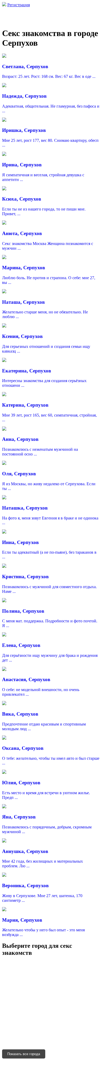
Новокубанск (14, 1015)
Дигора (8, 1037)
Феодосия (49, 978)
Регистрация (18, 5)
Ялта (34, 978)
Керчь (66, 978)
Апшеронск (73, 1007)
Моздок (34, 1029)
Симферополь (14, 978)
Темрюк (37, 1007)
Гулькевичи (39, 1015)
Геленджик (85, 986)
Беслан (50, 1029)
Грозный (91, 1037)
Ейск (21, 993)
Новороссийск (46, 986)
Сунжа (55, 1037)
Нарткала (43, 1022)
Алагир (65, 1029)
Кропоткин (39, 993)
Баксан (26, 1022)
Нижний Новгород (19, 971)
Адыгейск (58, 971)
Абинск (53, 1007)
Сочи (25, 986)
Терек (59, 1022)
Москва (9, 964)
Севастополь (80, 971)
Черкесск (10, 986)
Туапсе (8, 993)
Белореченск (68, 1000)
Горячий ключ (14, 1007)
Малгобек (72, 1037)
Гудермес (10, 1044)
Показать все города (23, 1054)
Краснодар (61, 964)
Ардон (80, 1029)
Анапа (67, 986)
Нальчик (9, 1022)
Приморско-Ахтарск (70, 1015)
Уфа (42, 971)
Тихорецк (45, 1000)
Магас (40, 1037)
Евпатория (83, 978)
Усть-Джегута (79, 1022)
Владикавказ (13, 1029)
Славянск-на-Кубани (69, 993)
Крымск (9, 1000)
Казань (79, 964)
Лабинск (27, 1000)
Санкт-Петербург (33, 964)
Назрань (25, 1037)
